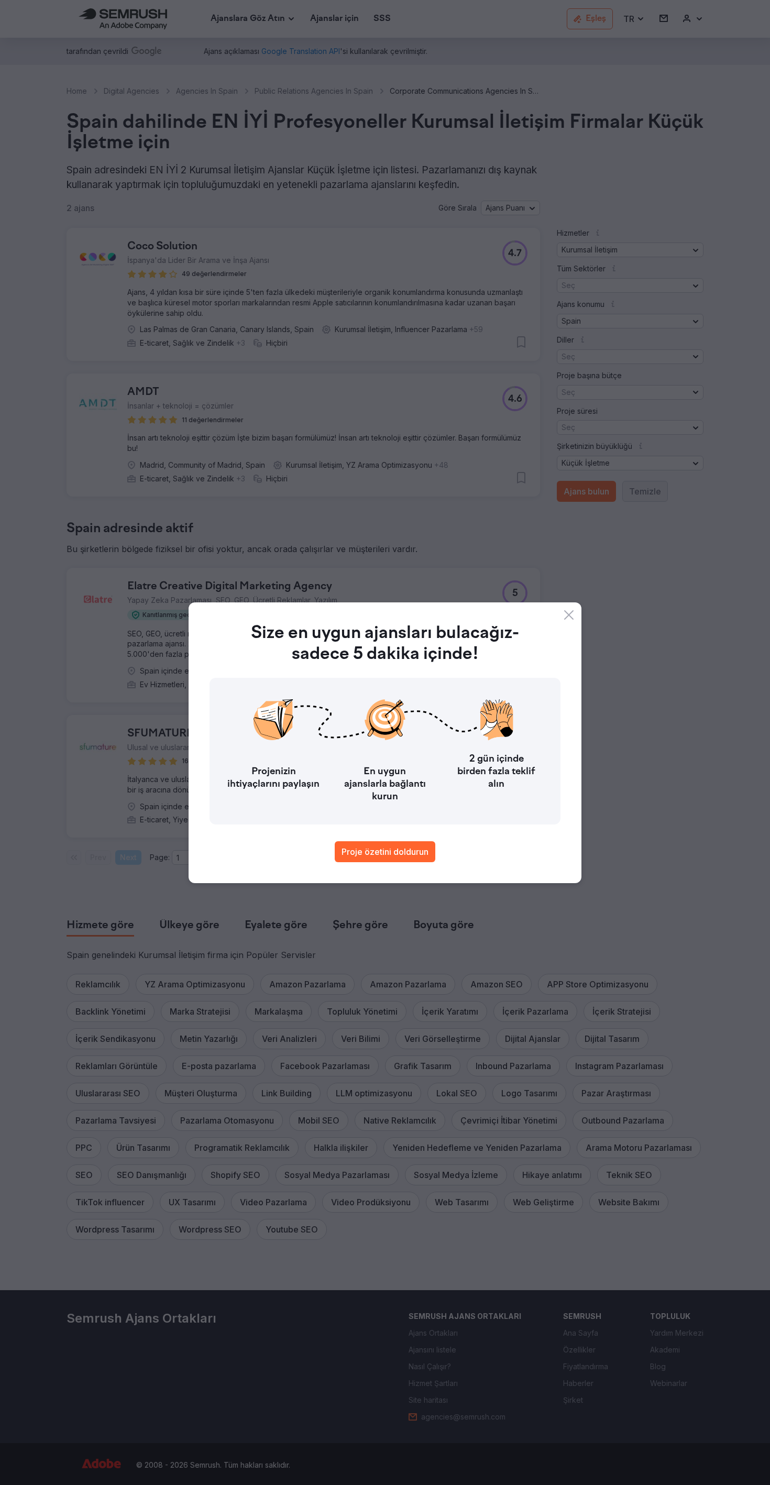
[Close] (568, 615)
